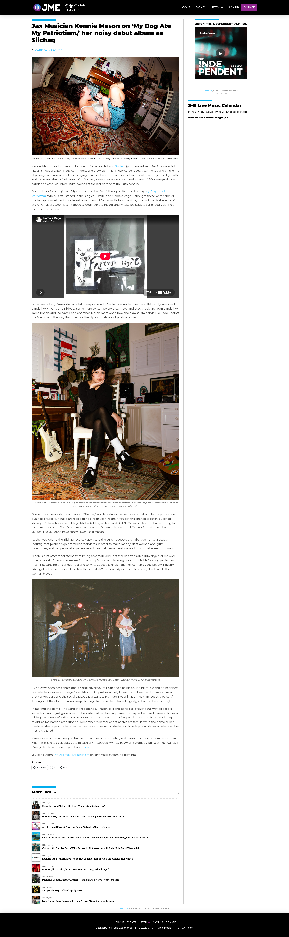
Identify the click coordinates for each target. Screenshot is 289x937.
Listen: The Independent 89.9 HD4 (221, 24)
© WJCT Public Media (155, 927)
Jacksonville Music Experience (114, 927)
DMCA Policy (185, 927)
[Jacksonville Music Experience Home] (47, 7)
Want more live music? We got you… (209, 117)
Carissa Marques (48, 50)
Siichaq (120, 166)
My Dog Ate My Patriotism (71, 754)
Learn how (208, 91)
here (86, 747)
